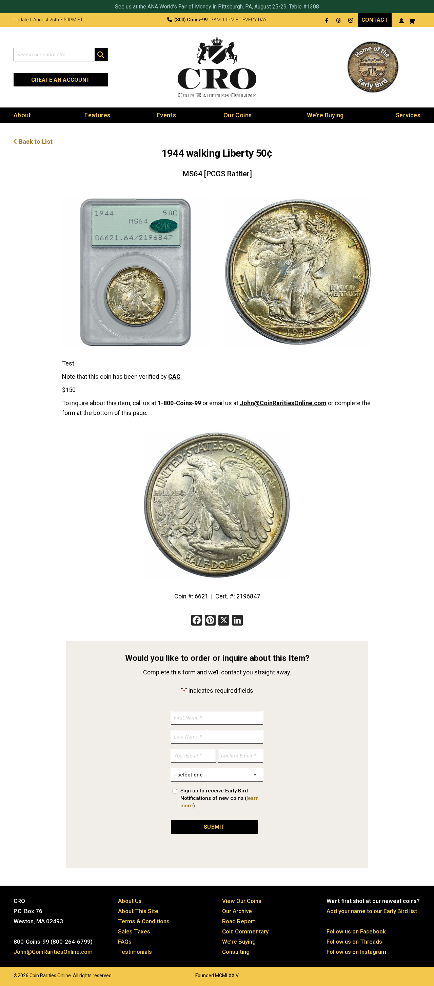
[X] (224, 621)
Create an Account (60, 80)
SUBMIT (214, 827)
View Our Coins (241, 901)
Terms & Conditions (144, 921)
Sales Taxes (134, 931)
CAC (174, 376)
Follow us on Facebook (356, 931)
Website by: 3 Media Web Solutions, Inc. (6, 974)
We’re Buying (325, 115)
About (22, 115)
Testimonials (135, 951)
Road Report (238, 921)
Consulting (236, 951)
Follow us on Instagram (356, 951)
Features (97, 115)
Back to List (35, 141)
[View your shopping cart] (411, 20)
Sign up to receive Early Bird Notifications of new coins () (219, 798)
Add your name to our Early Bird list (372, 911)
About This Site (138, 911)
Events (166, 115)
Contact (374, 20)
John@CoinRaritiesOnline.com (283, 403)
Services (408, 115)
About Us (130, 901)
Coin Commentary (245, 931)
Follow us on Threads (354, 941)
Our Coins (237, 115)
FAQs (125, 941)
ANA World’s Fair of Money (179, 6)
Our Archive (237, 911)
